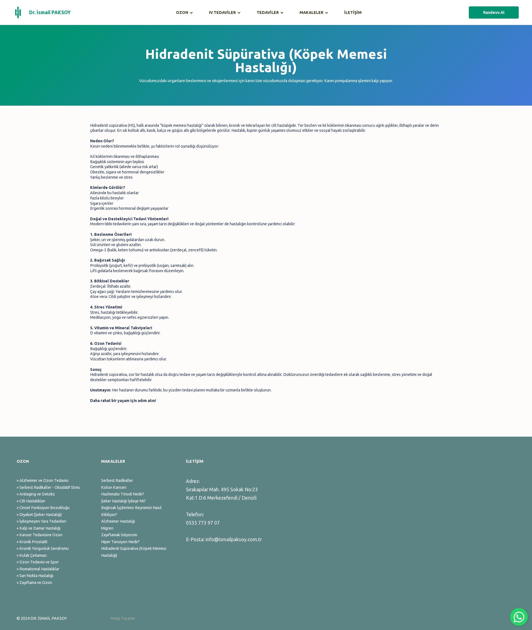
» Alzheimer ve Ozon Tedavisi (42, 480)
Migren (107, 528)
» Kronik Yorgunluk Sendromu (43, 548)
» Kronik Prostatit (32, 542)
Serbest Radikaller (117, 480)
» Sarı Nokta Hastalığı (35, 575)
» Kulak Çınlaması (32, 555)
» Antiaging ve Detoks (36, 494)
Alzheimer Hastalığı (118, 521)
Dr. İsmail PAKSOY (50, 12)
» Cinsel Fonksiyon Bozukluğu (43, 507)
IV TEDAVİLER (222, 12)
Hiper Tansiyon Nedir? (120, 542)
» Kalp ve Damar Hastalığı (38, 528)
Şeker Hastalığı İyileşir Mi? (123, 501)
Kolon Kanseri (113, 487)
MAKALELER (311, 12)
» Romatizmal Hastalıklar (38, 569)
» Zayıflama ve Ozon (34, 582)
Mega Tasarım (123, 618)
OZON (182, 12)
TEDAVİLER (268, 12)
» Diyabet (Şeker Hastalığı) (39, 514)
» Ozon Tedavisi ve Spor (38, 562)
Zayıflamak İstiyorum (119, 535)
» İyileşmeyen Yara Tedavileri (41, 521)
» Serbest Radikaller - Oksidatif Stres (48, 487)
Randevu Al (494, 12)
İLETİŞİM (353, 12)
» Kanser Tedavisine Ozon (39, 535)
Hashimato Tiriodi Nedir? (122, 494)
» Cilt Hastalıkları (31, 501)
